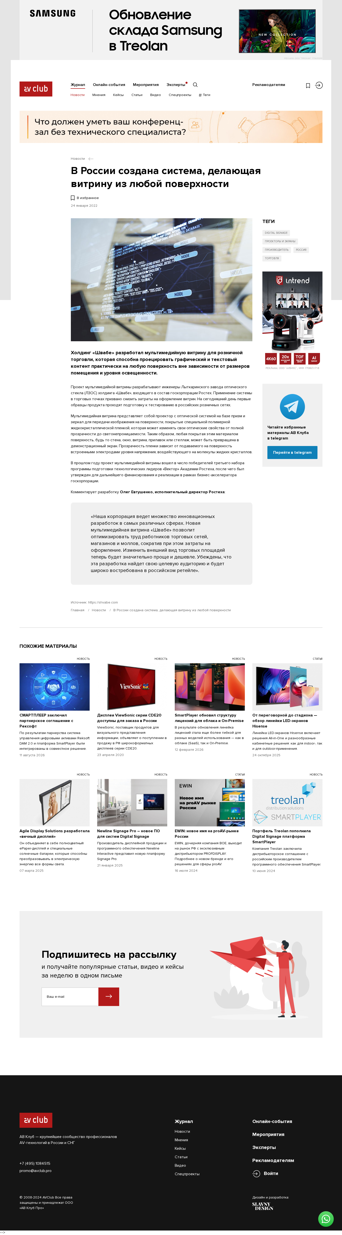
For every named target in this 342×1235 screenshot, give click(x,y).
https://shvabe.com (103, 602)
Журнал (78, 84)
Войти (271, 1173)
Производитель (276, 250)
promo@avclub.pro (36, 1170)
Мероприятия (146, 84)
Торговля (272, 258)
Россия (301, 250)
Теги (206, 95)
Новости (78, 95)
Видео (155, 95)
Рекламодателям (268, 84)
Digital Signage (276, 232)
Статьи (136, 95)
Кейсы (118, 95)
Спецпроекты (180, 95)
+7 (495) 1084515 (35, 1163)
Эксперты (175, 84)
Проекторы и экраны (280, 241)
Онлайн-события (109, 84)
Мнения (98, 95)
